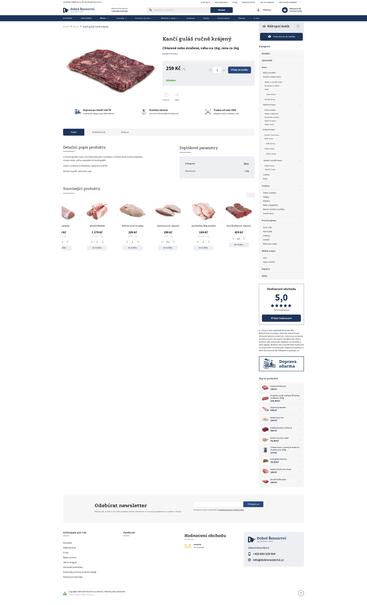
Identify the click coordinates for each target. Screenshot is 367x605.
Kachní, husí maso (272, 135)
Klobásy (266, 201)
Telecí (267, 89)
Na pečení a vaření (272, 86)
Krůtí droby (270, 143)
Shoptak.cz (90, 595)
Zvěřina (266, 174)
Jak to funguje (267, 2)
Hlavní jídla (267, 231)
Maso (264, 67)
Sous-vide (267, 227)
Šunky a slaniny (269, 192)
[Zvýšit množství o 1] (224, 70)
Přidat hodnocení (281, 318)
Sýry (265, 257)
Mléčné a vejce (268, 251)
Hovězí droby (270, 99)
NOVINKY (266, 53)
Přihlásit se (253, 504)
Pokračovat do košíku (284, 36)
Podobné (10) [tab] (98, 132)
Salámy (266, 197)
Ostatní (266, 239)
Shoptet (77, 595)
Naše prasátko (269, 72)
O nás (235, 2)
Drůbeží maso (269, 129)
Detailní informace (170, 53)
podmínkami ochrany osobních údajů (231, 510)
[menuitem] (70, 18)
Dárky (264, 276)
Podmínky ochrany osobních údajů (79, 572)
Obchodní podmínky (288, 2)
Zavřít (246, 105)
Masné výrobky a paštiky (274, 209)
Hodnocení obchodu (72, 577)
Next (253, 195)
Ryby (265, 178)
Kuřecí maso (269, 148)
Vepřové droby (270, 121)
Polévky (266, 235)
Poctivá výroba (269, 220)
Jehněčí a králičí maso (272, 160)
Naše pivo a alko (270, 244)
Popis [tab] (73, 132)
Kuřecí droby (271, 154)
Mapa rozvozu (248, 2)
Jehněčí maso (270, 169)
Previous (249, 195)
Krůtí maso (269, 138)
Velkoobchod (221, 2)
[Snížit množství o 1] (210, 70)
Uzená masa (268, 213)
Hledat (221, 10)
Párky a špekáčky (270, 205)
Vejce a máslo (269, 262)
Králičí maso (269, 165)
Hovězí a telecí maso (272, 76)
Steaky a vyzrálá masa (273, 82)
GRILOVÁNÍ (267, 60)
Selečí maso (269, 124)
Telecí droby (271, 94)
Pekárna (266, 269)
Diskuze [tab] (125, 132)
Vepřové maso (269, 104)
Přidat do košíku (239, 70)
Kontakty (205, 2)
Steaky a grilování (272, 113)
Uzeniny (266, 185)
